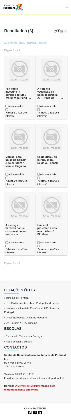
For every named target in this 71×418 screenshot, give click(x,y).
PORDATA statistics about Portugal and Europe (33, 303)
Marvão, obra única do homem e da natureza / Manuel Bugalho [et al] (15, 163)
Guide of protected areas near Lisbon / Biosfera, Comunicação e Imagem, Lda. (47, 232)
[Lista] (62, 31)
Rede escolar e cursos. (19, 341)
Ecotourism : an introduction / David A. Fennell (47, 160)
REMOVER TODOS (36, 43)
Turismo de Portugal (17, 297)
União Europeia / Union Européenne (27, 317)
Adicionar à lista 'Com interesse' (16, 114)
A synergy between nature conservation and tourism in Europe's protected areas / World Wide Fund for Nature (16, 235)
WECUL (42, 408)
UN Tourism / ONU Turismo (21, 322)
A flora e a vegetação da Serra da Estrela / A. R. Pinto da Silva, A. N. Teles (47, 95)
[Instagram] (34, 412)
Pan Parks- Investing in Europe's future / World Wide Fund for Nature (16, 95)
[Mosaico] (65, 31)
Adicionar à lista (16, 106)
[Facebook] (29, 412)
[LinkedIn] (39, 412)
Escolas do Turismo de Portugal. (24, 336)
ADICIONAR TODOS (14, 43)
